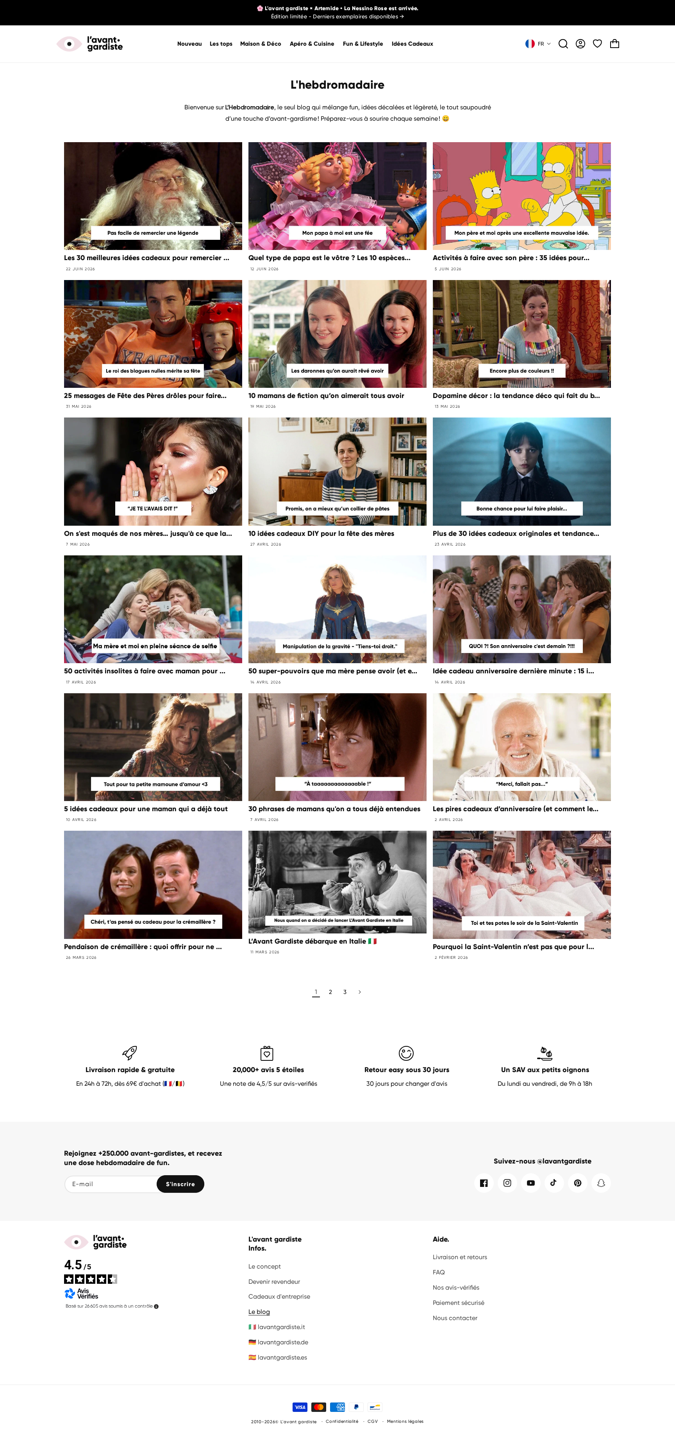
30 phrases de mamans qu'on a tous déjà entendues (334, 809)
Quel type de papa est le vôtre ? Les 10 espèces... (329, 257)
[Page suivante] (359, 992)
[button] (261, 44)
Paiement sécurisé (458, 1302)
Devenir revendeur (274, 1281)
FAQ (439, 1272)
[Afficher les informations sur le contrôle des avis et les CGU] (156, 1306)
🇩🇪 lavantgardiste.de (278, 1342)
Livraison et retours (460, 1257)
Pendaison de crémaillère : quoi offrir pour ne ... (143, 946)
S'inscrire (180, 1184)
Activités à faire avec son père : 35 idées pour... (511, 257)
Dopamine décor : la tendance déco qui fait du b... (516, 395)
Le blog (259, 1311)
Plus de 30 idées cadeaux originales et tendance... (516, 533)
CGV (373, 1421)
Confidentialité (342, 1421)
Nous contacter (455, 1318)
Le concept (264, 1266)
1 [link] (316, 992)
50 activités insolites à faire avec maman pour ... (144, 671)
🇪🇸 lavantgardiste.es (277, 1357)
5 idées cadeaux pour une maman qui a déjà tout (146, 809)
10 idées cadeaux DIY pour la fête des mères (321, 533)
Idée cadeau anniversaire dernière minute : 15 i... (513, 671)
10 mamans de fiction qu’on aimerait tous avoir (326, 395)
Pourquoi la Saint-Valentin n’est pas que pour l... (513, 946)
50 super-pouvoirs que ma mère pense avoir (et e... (332, 671)
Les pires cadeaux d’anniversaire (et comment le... (515, 809)
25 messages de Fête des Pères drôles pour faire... (145, 395)
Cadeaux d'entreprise (279, 1296)
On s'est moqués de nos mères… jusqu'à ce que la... (148, 533)
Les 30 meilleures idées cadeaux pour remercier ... (146, 257)
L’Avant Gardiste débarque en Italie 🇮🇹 (312, 941)
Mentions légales (405, 1421)
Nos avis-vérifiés (456, 1287)
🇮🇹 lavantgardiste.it (276, 1327)
